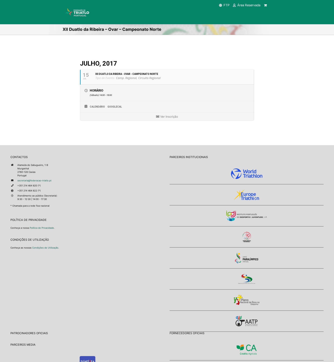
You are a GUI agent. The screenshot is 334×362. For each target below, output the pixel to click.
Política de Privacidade (42, 227)
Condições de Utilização (45, 247)
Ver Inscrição (168, 116)
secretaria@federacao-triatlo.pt (34, 180)
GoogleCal (115, 106)
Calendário (97, 106)
